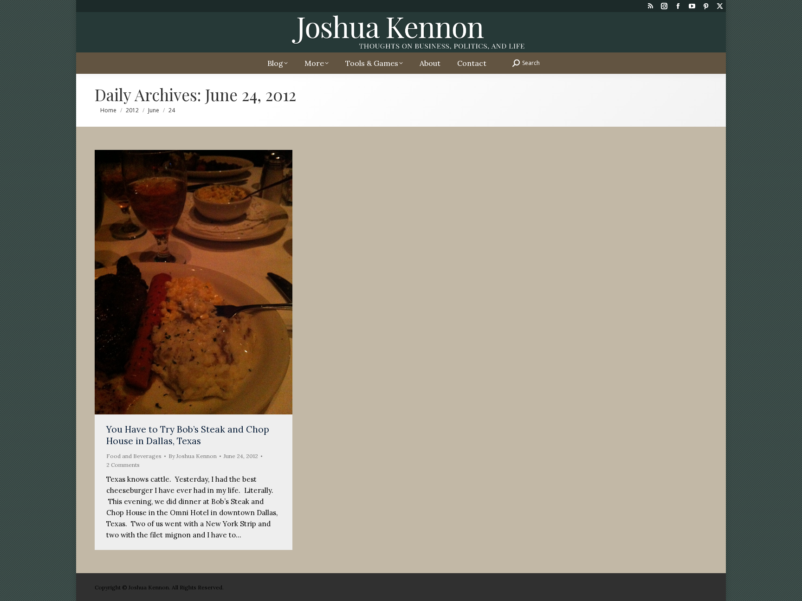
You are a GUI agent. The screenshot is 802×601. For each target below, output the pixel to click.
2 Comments (123, 464)
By (192, 455)
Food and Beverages (134, 455)
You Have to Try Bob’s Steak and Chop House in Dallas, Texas (187, 435)
